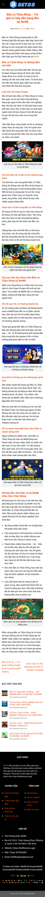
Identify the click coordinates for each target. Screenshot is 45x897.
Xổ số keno (32, 793)
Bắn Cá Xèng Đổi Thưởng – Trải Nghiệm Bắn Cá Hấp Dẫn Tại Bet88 (25, 692)
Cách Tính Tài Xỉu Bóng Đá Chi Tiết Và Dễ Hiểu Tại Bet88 (33, 666)
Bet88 (36, 56)
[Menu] (3, 4)
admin (32, 29)
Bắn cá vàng (33, 809)
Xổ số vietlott (33, 797)
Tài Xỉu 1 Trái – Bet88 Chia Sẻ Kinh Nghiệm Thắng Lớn (25, 724)
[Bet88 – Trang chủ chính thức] (22, 4)
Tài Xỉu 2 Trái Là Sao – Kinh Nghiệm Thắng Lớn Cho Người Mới (25, 713)
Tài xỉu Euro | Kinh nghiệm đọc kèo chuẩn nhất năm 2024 (26, 703)
